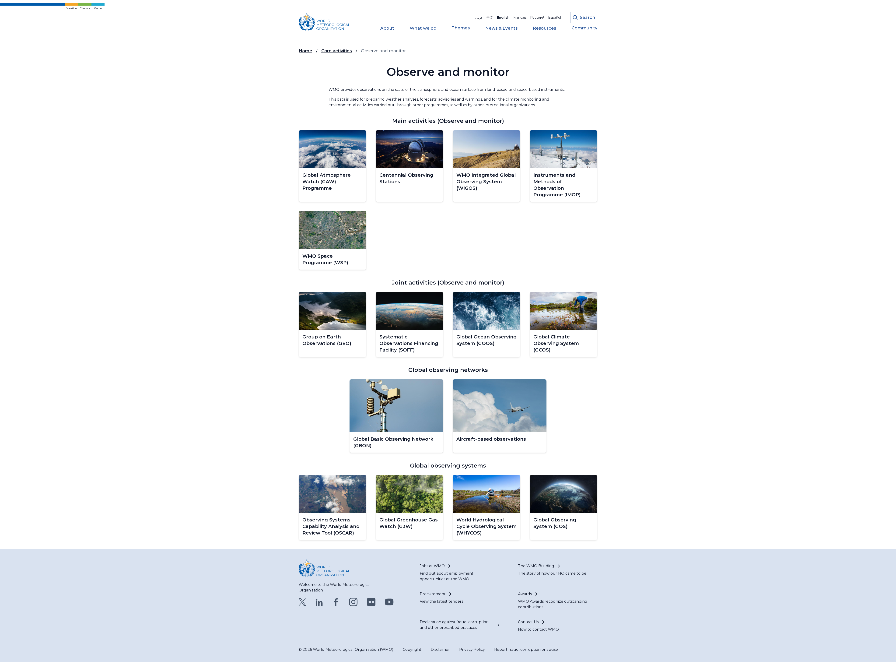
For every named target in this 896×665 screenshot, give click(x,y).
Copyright (412, 649)
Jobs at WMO (432, 566)
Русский (537, 17)
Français (519, 17)
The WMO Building (536, 566)
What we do (423, 28)
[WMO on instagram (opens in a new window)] (353, 602)
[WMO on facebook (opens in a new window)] (336, 602)
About (387, 28)
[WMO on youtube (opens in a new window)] (389, 601)
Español (554, 17)
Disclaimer (440, 649)
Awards (525, 594)
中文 (489, 17)
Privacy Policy (472, 649)
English (503, 17)
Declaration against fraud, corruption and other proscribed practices (454, 625)
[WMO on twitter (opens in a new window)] (302, 602)
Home (305, 50)
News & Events (501, 28)
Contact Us (528, 622)
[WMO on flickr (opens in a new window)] (371, 602)
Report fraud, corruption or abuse (526, 649)
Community (584, 28)
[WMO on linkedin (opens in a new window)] (319, 602)
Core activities (336, 50)
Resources (544, 28)
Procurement (433, 594)
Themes (461, 28)
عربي (479, 17)
